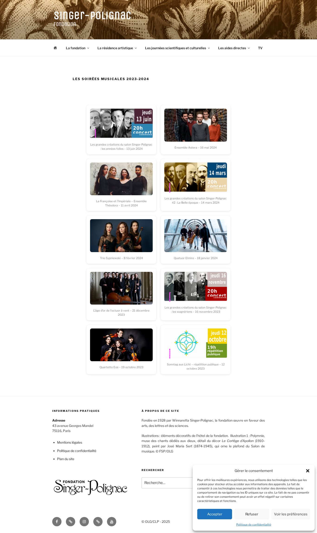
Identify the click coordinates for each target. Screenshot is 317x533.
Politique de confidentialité (253, 524)
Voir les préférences (290, 514)
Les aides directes (232, 48)
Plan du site (65, 459)
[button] (307, 470)
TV (260, 48)
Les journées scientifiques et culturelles (175, 48)
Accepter (214, 514)
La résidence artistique (115, 48)
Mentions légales (69, 442)
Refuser (251, 514)
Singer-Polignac (93, 15)
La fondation (75, 48)
